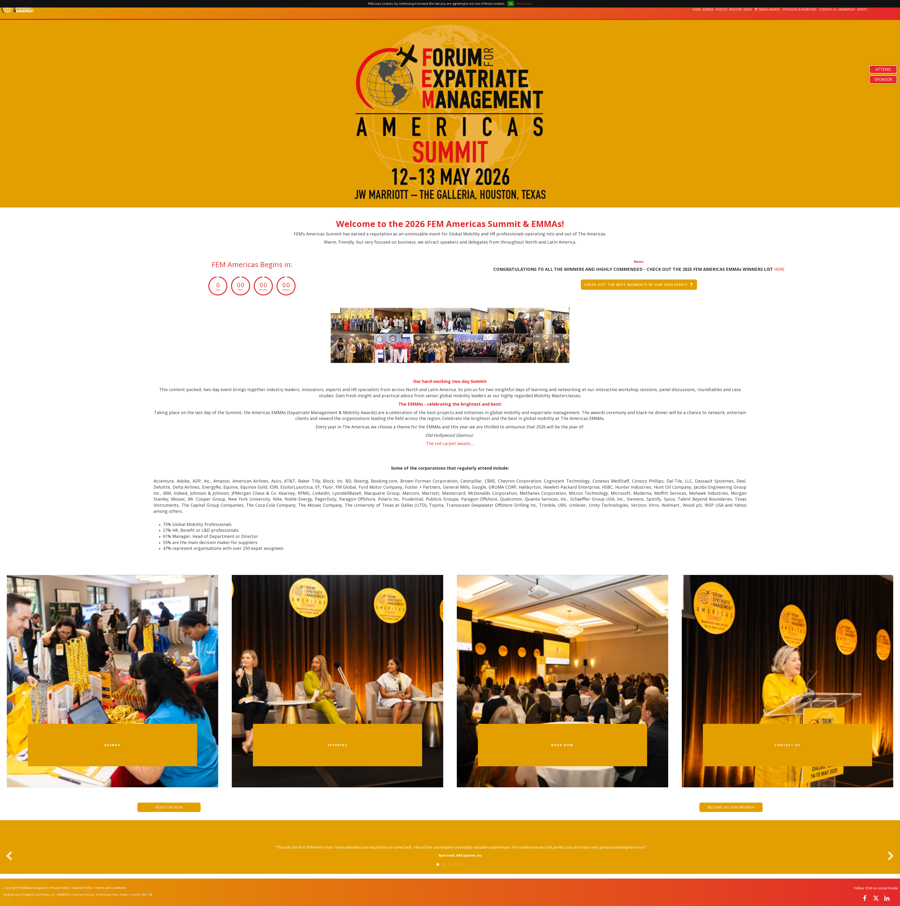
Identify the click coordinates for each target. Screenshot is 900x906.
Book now (562, 745)
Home (697, 9)
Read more (524, 3)
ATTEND (883, 69)
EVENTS (862, 9)
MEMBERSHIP (846, 9)
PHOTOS (722, 9)
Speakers (337, 745)
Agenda (708, 9)
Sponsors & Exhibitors (800, 9)
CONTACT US (827, 9)
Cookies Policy (82, 888)
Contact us (787, 745)
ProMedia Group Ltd (32, 888)
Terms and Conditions (110, 888)
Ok (511, 3)
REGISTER (735, 9)
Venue (748, 9)
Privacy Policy (59, 888)
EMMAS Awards (769, 9)
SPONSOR (883, 79)
